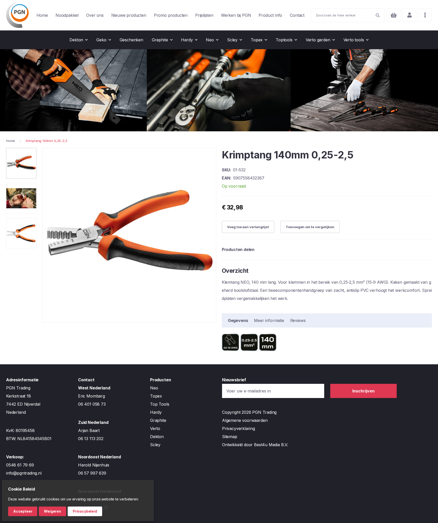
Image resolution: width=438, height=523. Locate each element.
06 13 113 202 (90, 438)
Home (42, 15)
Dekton (157, 436)
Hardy (156, 412)
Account (409, 15)
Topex (156, 396)
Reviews (298, 320)
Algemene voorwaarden (244, 420)
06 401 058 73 (92, 404)
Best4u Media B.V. (271, 444)
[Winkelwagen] (393, 15)
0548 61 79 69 (20, 464)
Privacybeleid (85, 511)
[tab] (238, 320)
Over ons (95, 15)
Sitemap (229, 436)
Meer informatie (269, 320)
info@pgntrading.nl (24, 473)
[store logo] (17, 15)
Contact (297, 15)
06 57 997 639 (92, 473)
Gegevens (238, 320)
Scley (155, 444)
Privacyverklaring (238, 428)
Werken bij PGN (236, 15)
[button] (21, 163)
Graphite (158, 420)
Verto (155, 428)
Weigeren (52, 511)
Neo (154, 387)
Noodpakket (67, 15)
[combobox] (348, 15)
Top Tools (159, 404)
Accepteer (22, 511)
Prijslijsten (204, 15)
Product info (270, 15)
